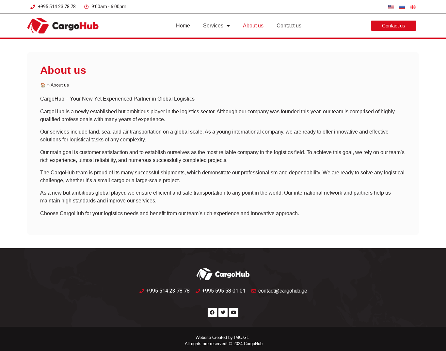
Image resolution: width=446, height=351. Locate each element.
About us (253, 25)
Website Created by (214, 337)
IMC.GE (241, 337)
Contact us (289, 25)
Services (213, 25)
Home (183, 25)
